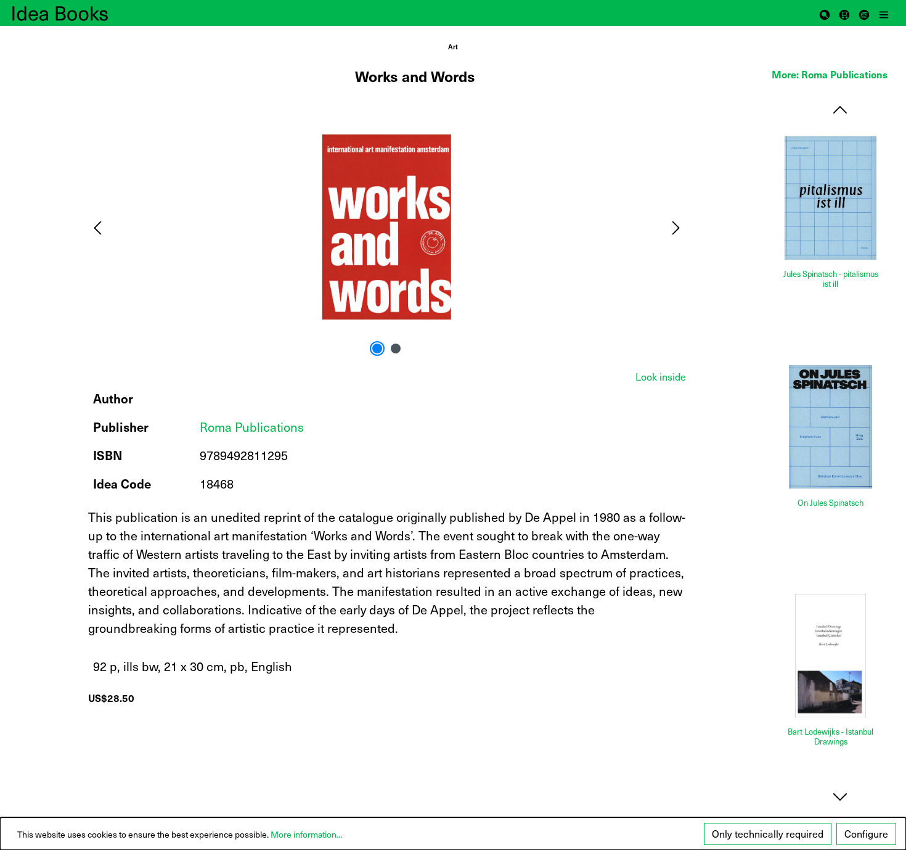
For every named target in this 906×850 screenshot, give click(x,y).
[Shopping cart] (844, 13)
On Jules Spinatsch (830, 503)
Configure (866, 833)
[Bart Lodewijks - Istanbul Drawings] (830, 655)
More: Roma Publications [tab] (830, 74)
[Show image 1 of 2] (377, 348)
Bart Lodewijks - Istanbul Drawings (830, 737)
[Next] (676, 227)
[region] (387, 227)
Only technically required (767, 833)
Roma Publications (252, 426)
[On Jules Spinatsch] (830, 427)
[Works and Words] (386, 227)
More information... (306, 834)
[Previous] (97, 227)
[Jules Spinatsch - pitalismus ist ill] (830, 198)
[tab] (660, 376)
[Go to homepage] (74, 13)
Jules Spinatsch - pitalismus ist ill (830, 279)
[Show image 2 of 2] (396, 348)
